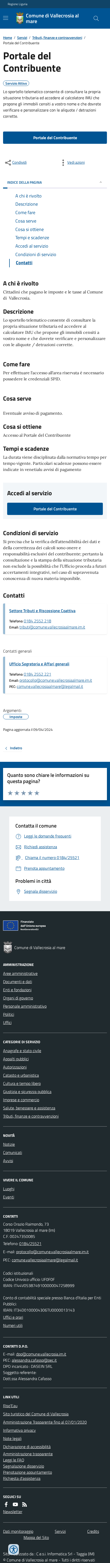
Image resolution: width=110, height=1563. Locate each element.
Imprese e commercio (21, 1100)
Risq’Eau (10, 1406)
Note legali (12, 1438)
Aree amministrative (20, 973)
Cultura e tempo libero (22, 1083)
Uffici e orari (13, 1317)
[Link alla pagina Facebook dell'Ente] (6, 1504)
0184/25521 (30, 1243)
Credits (93, 1531)
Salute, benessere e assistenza (29, 1108)
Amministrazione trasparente (28, 1454)
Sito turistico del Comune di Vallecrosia (36, 1414)
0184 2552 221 (37, 674)
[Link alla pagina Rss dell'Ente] (24, 1504)
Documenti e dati (17, 981)
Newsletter (12, 1512)
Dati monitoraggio (18, 1531)
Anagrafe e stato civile (22, 1051)
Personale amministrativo (25, 1006)
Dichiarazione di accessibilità (27, 1447)
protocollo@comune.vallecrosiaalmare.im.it (55, 680)
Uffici (7, 1022)
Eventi (8, 1197)
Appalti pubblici (16, 1059)
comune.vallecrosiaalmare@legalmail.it (50, 686)
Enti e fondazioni (17, 990)
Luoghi (8, 1189)
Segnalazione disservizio (23, 1466)
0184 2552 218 (37, 621)
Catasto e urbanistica (21, 1075)
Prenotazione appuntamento (27, 1472)
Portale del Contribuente (55, 138)
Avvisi (8, 1161)
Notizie (9, 1144)
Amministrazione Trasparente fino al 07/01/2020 (45, 1422)
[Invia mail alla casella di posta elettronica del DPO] (41, 1354)
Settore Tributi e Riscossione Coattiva (42, 611)
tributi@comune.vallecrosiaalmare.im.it (52, 627)
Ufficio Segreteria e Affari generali (39, 664)
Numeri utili (13, 1325)
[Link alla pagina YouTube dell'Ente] (15, 1504)
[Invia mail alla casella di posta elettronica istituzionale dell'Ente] (52, 1252)
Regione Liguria (17, 4)
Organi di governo (18, 998)
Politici (8, 1014)
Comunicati (12, 1152)
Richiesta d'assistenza (21, 1478)
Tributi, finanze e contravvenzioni (57, 37)
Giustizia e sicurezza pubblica (27, 1091)
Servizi (22, 37)
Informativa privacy (19, 1430)
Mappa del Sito (36, 1537)
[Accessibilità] (13, 1549)
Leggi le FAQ (13, 1460)
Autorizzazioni (15, 1067)
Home (7, 37)
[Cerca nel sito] (94, 18)
